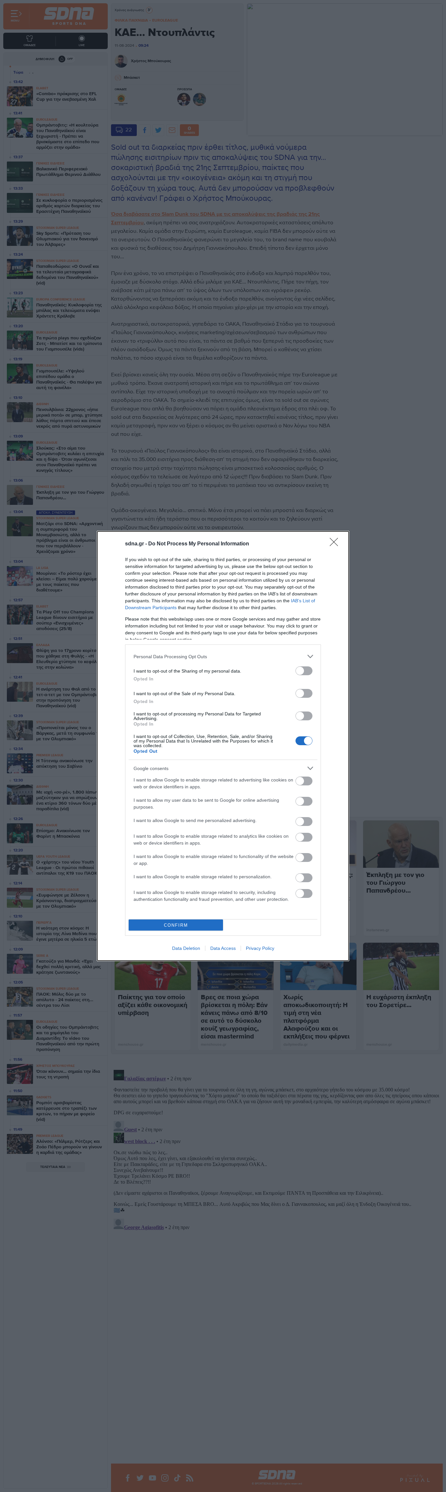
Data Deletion (186, 948)
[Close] (336, 544)
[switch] (303, 670)
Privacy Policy (260, 948)
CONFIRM (176, 925)
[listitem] (223, 656)
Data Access (223, 948)
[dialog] (223, 746)
